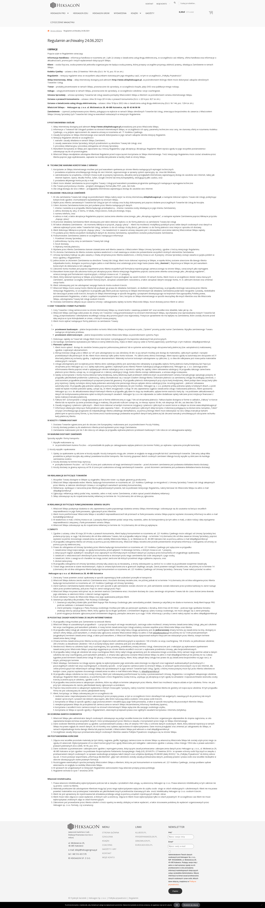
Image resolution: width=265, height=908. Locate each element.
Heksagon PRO (57, 13)
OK (177, 905)
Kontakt (149, 4)
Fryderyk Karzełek (79, 898)
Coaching (107, 845)
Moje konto (162, 4)
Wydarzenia (120, 13)
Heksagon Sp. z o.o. (97, 898)
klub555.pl (140, 832)
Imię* (170, 832)
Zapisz (175, 891)
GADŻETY (149, 13)
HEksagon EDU (80, 13)
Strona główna (56, 31)
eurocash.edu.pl (144, 845)
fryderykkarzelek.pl (146, 836)
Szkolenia (107, 836)
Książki (105, 840)
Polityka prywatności (117, 898)
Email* (170, 842)
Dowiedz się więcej (191, 905)
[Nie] (261, 905)
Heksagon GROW (100, 13)
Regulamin (133, 898)
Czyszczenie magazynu (62, 22)
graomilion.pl (142, 840)
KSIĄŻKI (134, 13)
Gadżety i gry (109, 849)
